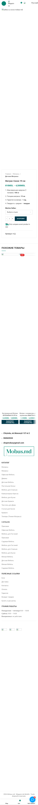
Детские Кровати (8, 501)
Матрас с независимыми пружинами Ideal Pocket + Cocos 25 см (28, 415)
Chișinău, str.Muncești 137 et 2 (16, 433)
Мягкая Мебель (7, 557)
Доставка (5, 582)
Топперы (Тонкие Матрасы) (11, 516)
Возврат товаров (8, 597)
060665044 (8, 438)
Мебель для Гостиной (10, 534)
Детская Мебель (8, 482)
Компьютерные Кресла (10, 494)
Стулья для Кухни (8, 509)
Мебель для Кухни (8, 497)
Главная (8, 174)
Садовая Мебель (8, 541)
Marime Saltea (10, 208)
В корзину (21, 218)
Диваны (4, 478)
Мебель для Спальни (9, 490)
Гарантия (5, 593)
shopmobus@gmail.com (13, 443)
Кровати (4, 513)
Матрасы (16, 174)
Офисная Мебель (8, 475)
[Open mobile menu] (4, 3)
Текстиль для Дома (9, 505)
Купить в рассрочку (9, 601)
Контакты (5, 586)
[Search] (16, 3)
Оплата (4, 589)
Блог (3, 578)
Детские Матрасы (11, 176)
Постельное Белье (8, 486)
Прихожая (5, 526)
